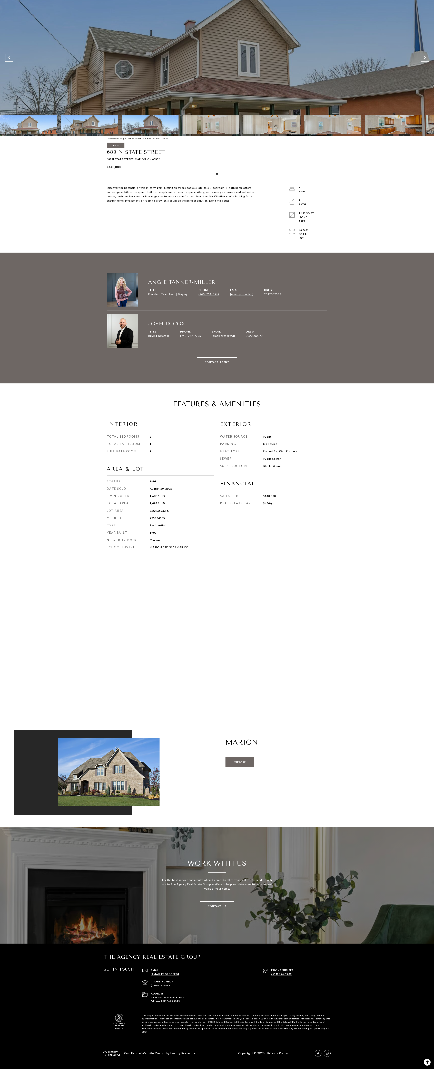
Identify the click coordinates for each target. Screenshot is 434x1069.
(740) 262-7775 (190, 335)
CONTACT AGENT (217, 362)
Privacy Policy (277, 1053)
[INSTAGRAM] (327, 1053)
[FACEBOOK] (318, 1053)
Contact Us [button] (217, 906)
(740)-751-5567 (161, 985)
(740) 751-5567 (209, 294)
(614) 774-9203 (281, 974)
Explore (240, 762)
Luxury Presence (182, 1053)
